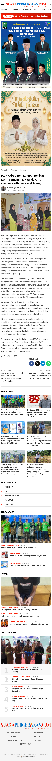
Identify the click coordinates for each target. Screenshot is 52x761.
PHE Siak (8, 491)
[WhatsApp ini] (48, 363)
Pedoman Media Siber (13, 740)
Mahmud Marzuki (12, 496)
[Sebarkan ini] (31, 363)
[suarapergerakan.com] (26, 4)
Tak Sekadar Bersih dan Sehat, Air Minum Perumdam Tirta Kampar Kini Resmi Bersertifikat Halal (12, 439)
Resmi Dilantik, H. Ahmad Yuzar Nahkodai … (19, 547)
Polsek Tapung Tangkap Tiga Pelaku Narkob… (30, 624)
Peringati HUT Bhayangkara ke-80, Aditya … (29, 556)
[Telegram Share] (42, 363)
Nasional (15, 545)
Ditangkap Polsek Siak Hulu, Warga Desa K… (20, 609)
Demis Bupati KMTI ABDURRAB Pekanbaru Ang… (29, 699)
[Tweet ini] (37, 363)
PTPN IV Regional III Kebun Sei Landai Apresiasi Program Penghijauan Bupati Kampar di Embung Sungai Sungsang (12, 469)
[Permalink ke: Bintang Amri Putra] (3, 188)
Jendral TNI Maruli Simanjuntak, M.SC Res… (28, 709)
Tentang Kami (25, 744)
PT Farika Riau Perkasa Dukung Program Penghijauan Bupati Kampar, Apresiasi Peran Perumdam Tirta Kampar (39, 440)
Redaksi (38, 740)
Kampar (9, 545)
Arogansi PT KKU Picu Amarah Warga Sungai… (27, 690)
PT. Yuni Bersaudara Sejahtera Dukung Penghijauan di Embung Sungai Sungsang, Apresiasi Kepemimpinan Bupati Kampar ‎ (38, 470)
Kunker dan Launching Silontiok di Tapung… (27, 670)
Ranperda (9, 504)
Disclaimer (38, 733)
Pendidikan (9, 487)
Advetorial (16, 667)
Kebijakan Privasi (13, 733)
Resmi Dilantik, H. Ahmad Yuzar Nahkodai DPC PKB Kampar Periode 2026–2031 (12, 412)
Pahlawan (9, 500)
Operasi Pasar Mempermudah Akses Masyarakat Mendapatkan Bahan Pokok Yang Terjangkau (12, 375)
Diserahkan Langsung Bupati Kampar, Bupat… (28, 680)
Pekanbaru (21, 696)
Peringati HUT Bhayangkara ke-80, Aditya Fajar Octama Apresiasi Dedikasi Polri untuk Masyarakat (38, 413)
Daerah (3, 545)
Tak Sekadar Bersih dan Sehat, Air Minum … (28, 565)
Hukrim (9, 607)
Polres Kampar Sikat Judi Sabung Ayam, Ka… (20, 616)
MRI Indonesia (30, 757)
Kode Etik (38, 736)
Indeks (13, 736)
